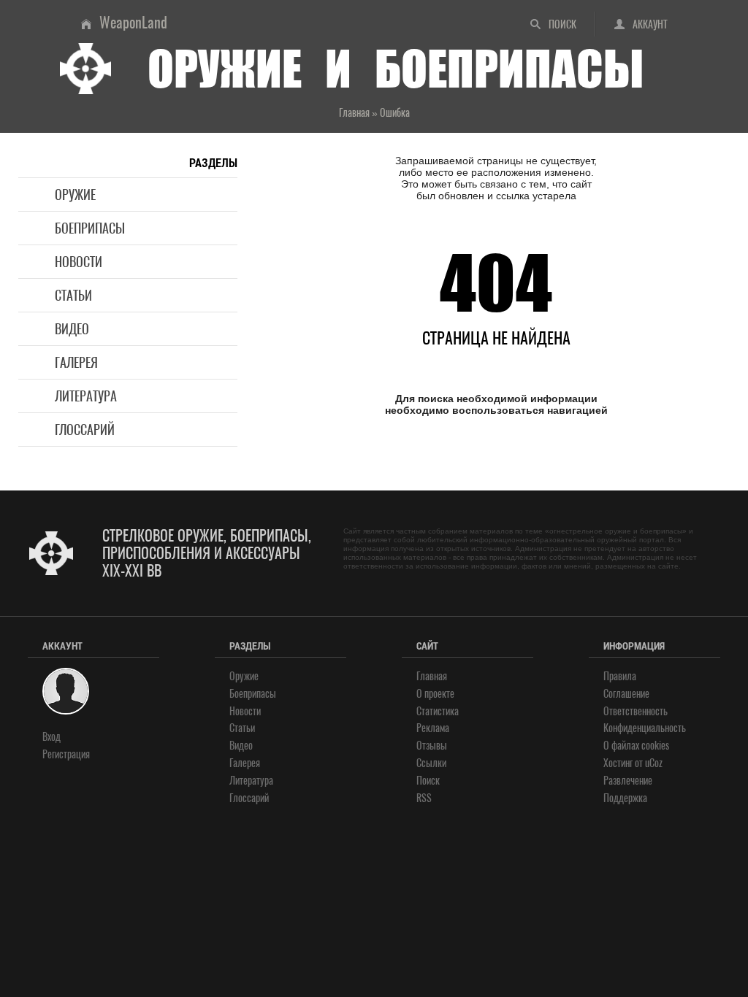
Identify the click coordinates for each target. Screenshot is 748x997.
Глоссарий (85, 429)
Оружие (75, 194)
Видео (72, 329)
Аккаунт (650, 24)
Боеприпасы (90, 228)
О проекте (435, 694)
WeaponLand (133, 22)
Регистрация (66, 754)
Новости (78, 262)
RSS (424, 798)
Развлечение (627, 781)
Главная (431, 676)
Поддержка (625, 798)
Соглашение (626, 694)
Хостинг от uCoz (633, 763)
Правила (619, 676)
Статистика (437, 711)
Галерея (76, 362)
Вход (51, 737)
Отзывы (431, 745)
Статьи (73, 295)
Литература (86, 396)
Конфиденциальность (644, 728)
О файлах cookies (636, 745)
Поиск (562, 24)
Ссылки (431, 763)
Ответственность (635, 711)
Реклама (432, 728)
